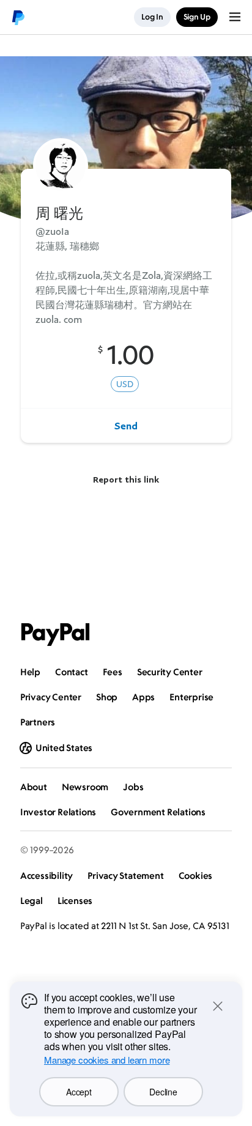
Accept (78, 1092)
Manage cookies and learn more (106, 1059)
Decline (163, 1092)
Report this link (126, 479)
